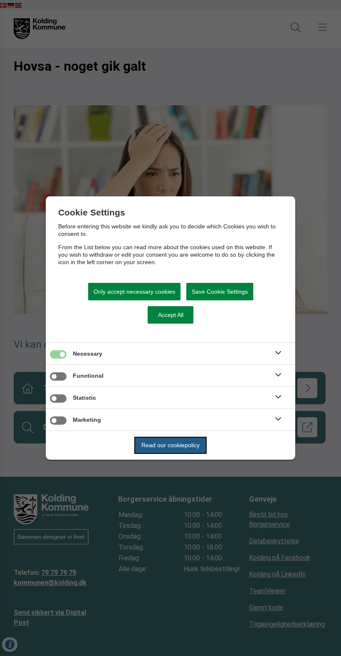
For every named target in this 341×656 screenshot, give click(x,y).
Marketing (87, 419)
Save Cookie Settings (220, 291)
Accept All (170, 315)
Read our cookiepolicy (170, 445)
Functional (88, 375)
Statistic (84, 397)
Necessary (87, 353)
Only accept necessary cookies (134, 291)
